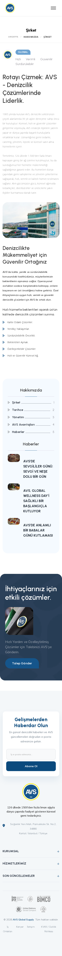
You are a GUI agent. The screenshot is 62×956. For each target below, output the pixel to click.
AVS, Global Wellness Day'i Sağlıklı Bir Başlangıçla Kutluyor (36, 501)
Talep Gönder (22, 663)
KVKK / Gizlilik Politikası (48, 929)
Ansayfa (13, 37)
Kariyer (20, 926)
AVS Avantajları (23, 424)
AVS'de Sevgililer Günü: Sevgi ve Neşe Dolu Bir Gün (38, 469)
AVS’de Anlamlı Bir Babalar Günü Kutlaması (38, 530)
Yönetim (18, 417)
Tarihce (17, 410)
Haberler (18, 432)
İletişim (31, 926)
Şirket (16, 402)
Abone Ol (31, 766)
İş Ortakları (7, 929)
